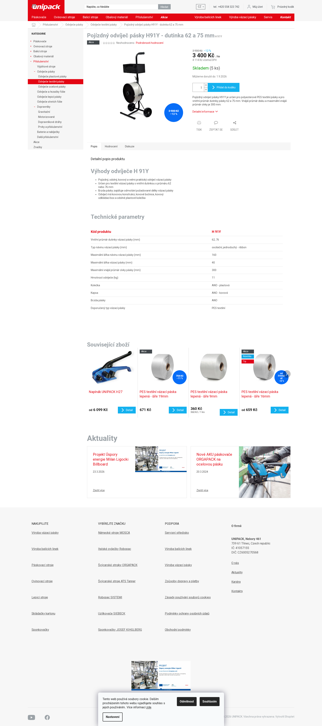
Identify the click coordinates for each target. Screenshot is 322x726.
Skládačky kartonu (43, 613)
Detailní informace (203, 111)
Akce (36, 142)
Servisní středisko (177, 532)
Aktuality (237, 572)
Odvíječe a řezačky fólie (51, 91)
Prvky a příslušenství (50, 126)
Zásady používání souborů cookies (188, 597)
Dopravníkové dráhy (50, 121)
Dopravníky (43, 106)
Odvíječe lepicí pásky (49, 96)
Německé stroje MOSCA (114, 532)
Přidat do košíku (226, 87)
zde (148, 707)
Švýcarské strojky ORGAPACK (117, 565)
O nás (235, 563)
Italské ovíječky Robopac (114, 549)
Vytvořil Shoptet (284, 716)
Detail (129, 410)
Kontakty (237, 591)
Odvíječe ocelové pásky (52, 86)
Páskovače (39, 41)
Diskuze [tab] (129, 146)
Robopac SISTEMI (110, 597)
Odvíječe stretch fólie (49, 101)
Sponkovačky (40, 629)
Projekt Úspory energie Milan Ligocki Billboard (110, 459)
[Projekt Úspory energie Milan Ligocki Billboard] (161, 458)
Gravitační (44, 111)
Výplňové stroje (46, 66)
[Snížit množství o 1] (206, 89)
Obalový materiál (43, 56)
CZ (199, 6)
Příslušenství (40, 61)
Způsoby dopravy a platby (182, 581)
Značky (37, 147)
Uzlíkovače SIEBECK (111, 613)
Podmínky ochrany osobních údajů (187, 613)
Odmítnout (187, 701)
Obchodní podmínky (178, 629)
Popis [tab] (94, 146)
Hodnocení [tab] (111, 146)
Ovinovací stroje (42, 46)
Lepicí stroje (40, 597)
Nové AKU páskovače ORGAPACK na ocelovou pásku (214, 459)
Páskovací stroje (43, 565)
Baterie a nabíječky (48, 131)
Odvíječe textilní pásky (51, 81)
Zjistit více (99, 490)
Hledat (164, 6)
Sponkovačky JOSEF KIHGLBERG (120, 629)
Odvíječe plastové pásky (52, 76)
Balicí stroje (40, 51)
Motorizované (46, 116)
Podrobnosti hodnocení (149, 42)
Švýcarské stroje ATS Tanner (117, 581)
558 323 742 (228, 6)
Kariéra (236, 582)
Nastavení (112, 717)
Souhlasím (209, 701)
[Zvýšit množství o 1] (206, 85)
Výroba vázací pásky (45, 532)
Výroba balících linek (45, 549)
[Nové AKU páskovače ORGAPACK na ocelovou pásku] (264, 471)
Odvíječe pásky (46, 71)
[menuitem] (39, 17)
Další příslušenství (47, 137)
